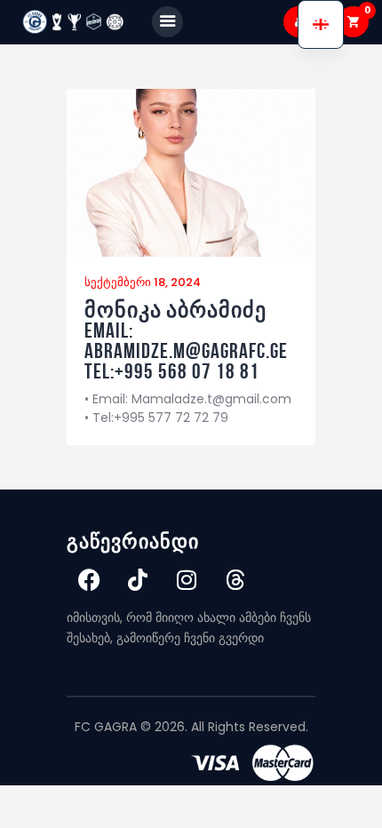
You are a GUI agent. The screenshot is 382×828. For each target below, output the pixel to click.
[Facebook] (89, 579)
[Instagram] (186, 579)
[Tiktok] (137, 579)
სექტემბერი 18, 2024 (142, 282)
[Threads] (235, 579)
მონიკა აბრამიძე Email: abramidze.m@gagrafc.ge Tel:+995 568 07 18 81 (186, 341)
